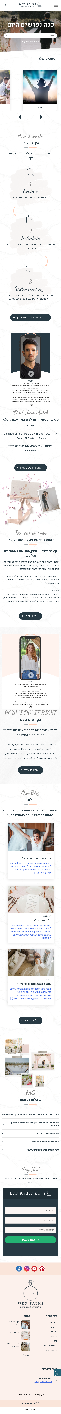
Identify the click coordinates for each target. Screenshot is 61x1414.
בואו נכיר (53, 1331)
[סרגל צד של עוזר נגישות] (57, 1372)
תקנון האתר (39, 1394)
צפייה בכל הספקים (30, 42)
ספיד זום (53, 1322)
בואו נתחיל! (30, 616)
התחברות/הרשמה (50, 1345)
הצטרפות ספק (51, 1350)
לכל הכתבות (30, 1021)
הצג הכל (26, 1355)
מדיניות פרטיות (23, 1394)
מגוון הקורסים (30, 770)
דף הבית (54, 1327)
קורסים (54, 1336)
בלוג (55, 1340)
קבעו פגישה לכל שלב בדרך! (30, 317)
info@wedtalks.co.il (43, 1381)
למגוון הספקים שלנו (30, 468)
